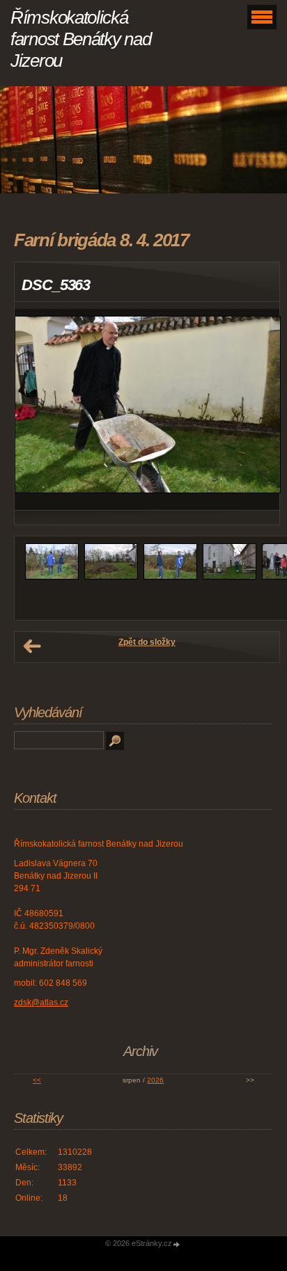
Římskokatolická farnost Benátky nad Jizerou (80, 39)
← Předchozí (32, 646)
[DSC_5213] (170, 577)
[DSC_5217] (229, 577)
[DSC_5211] (111, 577)
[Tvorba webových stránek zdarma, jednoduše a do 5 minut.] (177, 1244)
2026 (155, 1080)
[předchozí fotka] (37, 410)
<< (37, 1080)
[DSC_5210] (52, 577)
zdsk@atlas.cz (41, 1002)
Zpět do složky (147, 642)
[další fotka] (256, 410)
